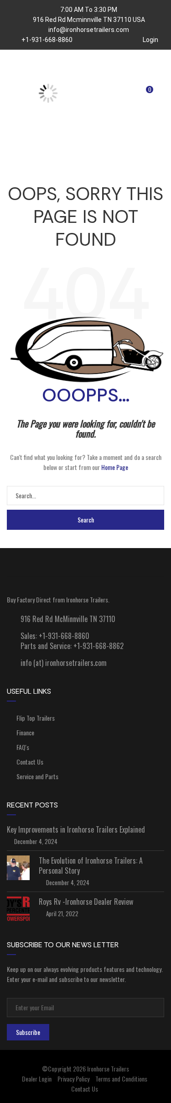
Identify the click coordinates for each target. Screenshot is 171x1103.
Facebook (22, 562)
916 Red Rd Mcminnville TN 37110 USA (89, 19)
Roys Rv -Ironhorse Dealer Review (86, 902)
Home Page (114, 467)
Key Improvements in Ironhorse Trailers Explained (76, 829)
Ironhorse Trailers (108, 1068)
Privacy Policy (73, 1078)
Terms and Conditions (121, 1078)
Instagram (117, 562)
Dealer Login (37, 1078)
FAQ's (22, 747)
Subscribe (28, 1032)
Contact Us (29, 761)
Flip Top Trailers (35, 718)
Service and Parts (37, 776)
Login (149, 39)
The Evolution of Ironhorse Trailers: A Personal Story (91, 865)
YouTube (54, 562)
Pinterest (148, 562)
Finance (25, 732)
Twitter (85, 562)
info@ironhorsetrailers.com (88, 29)
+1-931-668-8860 (46, 39)
